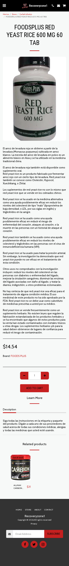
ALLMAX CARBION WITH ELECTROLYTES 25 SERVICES (20, 487)
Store (14, 14)
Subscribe (53, 533)
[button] (4, 5)
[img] (21, 467)
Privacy (34, 523)
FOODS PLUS (18, 355)
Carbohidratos (26, 14)
